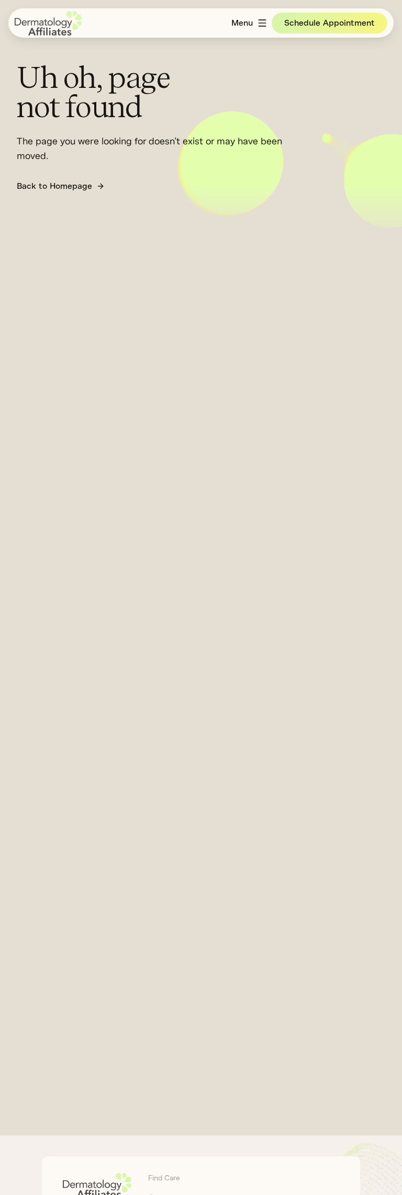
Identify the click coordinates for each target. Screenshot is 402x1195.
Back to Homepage (54, 186)
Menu (242, 23)
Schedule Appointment (329, 23)
